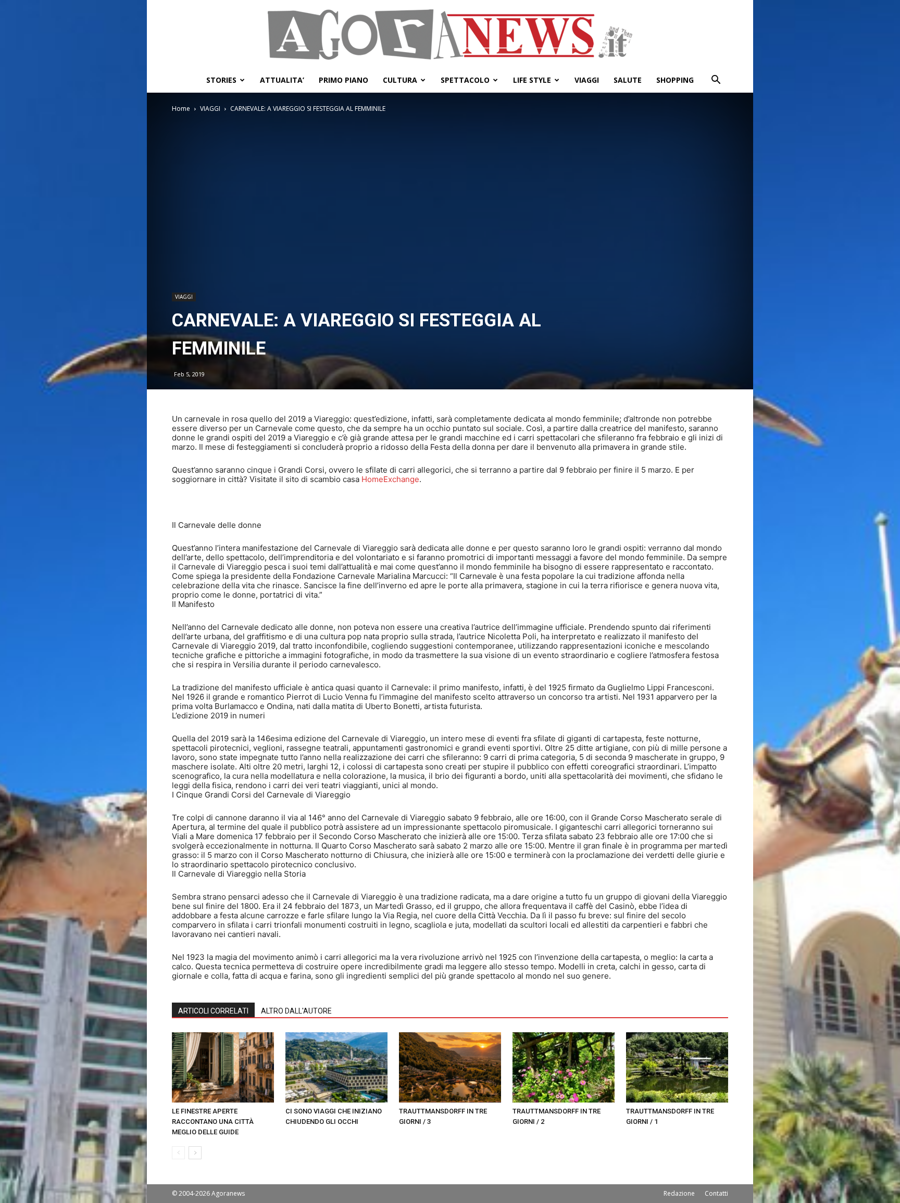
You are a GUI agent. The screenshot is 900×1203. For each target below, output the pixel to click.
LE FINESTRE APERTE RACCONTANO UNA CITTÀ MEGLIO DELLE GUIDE (213, 1121)
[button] (715, 81)
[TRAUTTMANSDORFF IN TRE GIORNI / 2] (563, 1067)
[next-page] (195, 1152)
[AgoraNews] (450, 34)
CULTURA (400, 80)
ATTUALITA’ (282, 80)
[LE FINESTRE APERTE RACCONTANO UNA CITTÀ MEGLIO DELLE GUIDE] (223, 1067)
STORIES (221, 80)
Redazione (679, 1193)
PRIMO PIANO (343, 80)
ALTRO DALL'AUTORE (296, 1011)
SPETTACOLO (465, 80)
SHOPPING (675, 80)
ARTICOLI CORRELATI (213, 1011)
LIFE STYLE (532, 80)
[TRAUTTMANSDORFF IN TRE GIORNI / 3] (450, 1067)
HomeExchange (389, 479)
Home (181, 108)
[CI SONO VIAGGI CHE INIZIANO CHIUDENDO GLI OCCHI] (336, 1067)
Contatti (716, 1193)
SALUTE (628, 80)
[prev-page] (178, 1152)
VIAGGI (586, 80)
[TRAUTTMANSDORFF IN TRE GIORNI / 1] (677, 1067)
